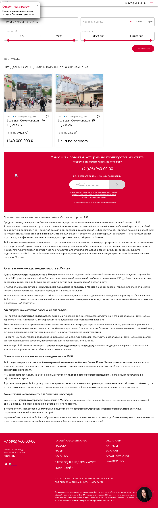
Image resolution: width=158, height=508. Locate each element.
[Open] (131, 22)
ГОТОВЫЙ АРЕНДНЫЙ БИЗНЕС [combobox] (22, 22)
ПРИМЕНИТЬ (143, 48)
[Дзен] (12, 464)
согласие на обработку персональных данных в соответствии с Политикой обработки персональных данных (95, 195)
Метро (139, 21)
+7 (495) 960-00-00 (135, 3)
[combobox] (103, 22)
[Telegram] (5, 464)
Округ (149, 21)
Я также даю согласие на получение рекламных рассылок (95, 202)
